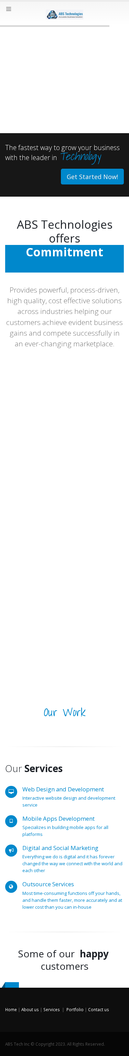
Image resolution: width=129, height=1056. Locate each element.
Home (11, 1009)
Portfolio (75, 1009)
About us (30, 1009)
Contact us (98, 1009)
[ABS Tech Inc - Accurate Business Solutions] (65, 13)
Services (51, 1009)
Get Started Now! (92, 176)
